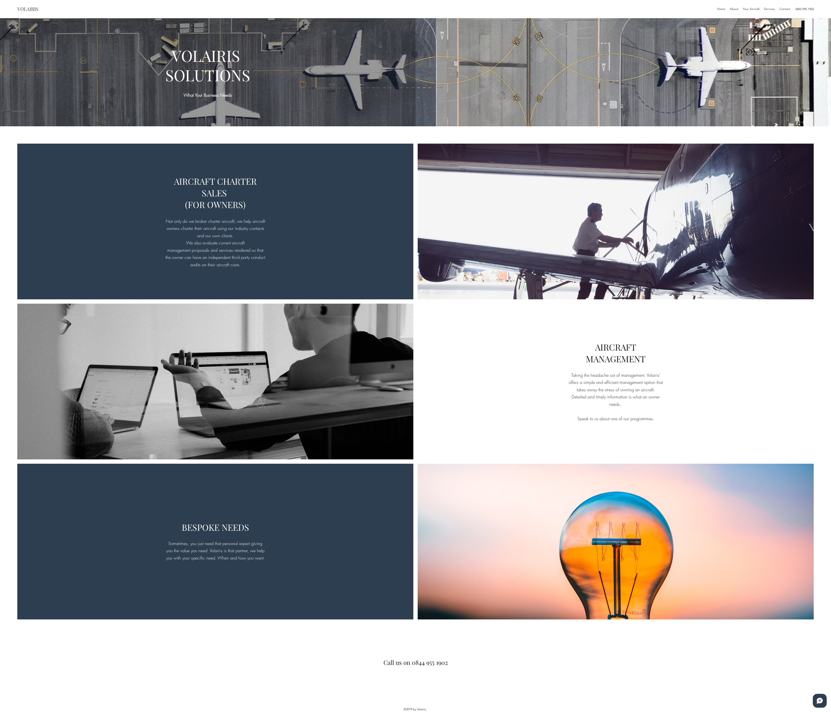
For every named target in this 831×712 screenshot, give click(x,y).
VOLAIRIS (27, 9)
